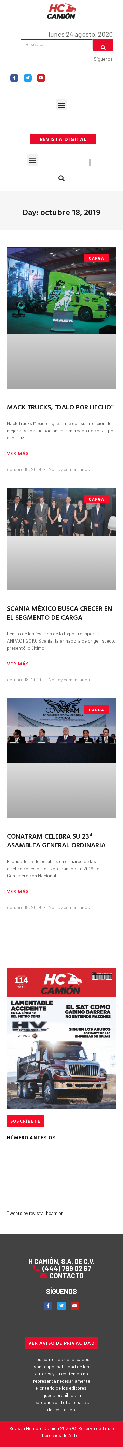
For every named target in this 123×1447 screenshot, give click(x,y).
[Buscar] (103, 45)
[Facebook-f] (14, 78)
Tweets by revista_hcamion (35, 1213)
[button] (61, 104)
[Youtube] (41, 78)
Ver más (18, 453)
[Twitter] (28, 78)
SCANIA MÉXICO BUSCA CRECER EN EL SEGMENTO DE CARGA (59, 612)
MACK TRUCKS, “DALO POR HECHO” (60, 407)
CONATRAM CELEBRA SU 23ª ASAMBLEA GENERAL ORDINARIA (56, 840)
